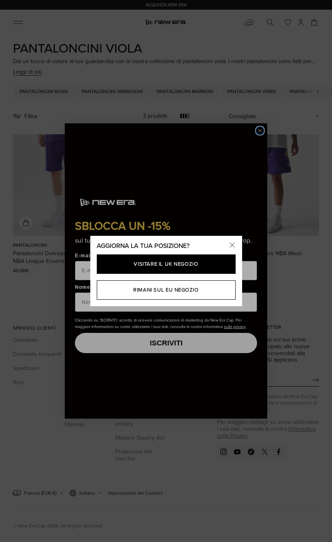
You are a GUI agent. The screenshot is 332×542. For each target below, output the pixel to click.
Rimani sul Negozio (165, 289)
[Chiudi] (232, 245)
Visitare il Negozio (166, 263)
